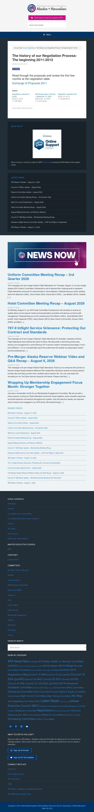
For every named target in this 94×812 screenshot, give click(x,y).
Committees (24, 669)
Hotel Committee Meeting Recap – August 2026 (28, 207)
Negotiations (27, 108)
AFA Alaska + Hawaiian (47, 8)
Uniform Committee (44, 718)
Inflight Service (13, 610)
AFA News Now (18, 661)
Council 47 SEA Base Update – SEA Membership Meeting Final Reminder (34, 478)
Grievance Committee (20, 691)
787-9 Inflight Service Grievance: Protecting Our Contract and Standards (47, 329)
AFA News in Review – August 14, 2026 (25, 227)
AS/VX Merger (66, 665)
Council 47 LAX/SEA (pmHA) (41, 683)
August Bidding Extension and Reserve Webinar (28, 212)
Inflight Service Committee (32, 695)
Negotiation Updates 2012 (67, 94)
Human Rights (13, 605)
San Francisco (13, 533)
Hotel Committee (42, 691)
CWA (9, 784)
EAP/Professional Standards (18, 585)
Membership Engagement (17, 615)
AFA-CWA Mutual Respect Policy (19, 794)
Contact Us (12, 769)
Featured (50, 688)
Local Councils (64, 701)
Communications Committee (40, 670)
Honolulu (11, 508)
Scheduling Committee (21, 719)
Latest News (50, 700)
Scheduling (12, 630)
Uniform (10, 635)
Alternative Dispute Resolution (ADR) (31, 666)
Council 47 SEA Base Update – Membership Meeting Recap (33, 217)
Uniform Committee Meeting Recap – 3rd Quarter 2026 (31, 197)
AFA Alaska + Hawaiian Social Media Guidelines (25, 789)
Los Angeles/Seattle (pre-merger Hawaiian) (23, 518)
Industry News (13, 696)
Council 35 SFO (51, 679)
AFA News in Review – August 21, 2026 (25, 182)
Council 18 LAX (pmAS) (58, 674)
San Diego (11, 528)
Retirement (12, 625)
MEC (9, 549)
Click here (47, 162)
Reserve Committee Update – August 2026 (26, 192)
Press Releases (35, 715)
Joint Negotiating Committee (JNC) (24, 701)
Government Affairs (15, 590)
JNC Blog (76, 696)
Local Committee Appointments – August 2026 (24, 468)
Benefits (11, 575)
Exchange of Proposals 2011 (29, 83)
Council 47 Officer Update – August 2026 (26, 187)
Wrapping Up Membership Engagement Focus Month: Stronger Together (45, 384)
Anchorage (12, 503)
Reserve (11, 620)
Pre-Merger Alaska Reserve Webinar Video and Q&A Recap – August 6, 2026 (46, 358)
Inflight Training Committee (58, 695)
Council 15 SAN (37, 674)
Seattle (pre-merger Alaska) (18, 538)
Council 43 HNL (16, 683)
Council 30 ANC (33, 679)
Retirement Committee (72, 715)
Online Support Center (16, 774)
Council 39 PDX (70, 679)
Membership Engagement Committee (54, 706)
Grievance (11, 595)
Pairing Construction (62, 710)
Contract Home (13, 559)
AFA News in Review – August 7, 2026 (21, 483)
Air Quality (33, 661)
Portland (11, 523)
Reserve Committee (53, 714)
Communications (14, 580)
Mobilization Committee (26, 710)
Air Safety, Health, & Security (18, 570)
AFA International (14, 779)
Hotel (9, 600)
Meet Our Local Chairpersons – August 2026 (27, 202)
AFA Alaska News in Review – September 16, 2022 (45, 95)
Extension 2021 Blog (40, 687)
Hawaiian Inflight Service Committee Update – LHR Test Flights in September (39, 222)
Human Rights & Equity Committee (68, 691)
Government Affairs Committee (69, 687)
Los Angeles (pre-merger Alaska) (20, 513)
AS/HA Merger (50, 665)
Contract (55, 669)
